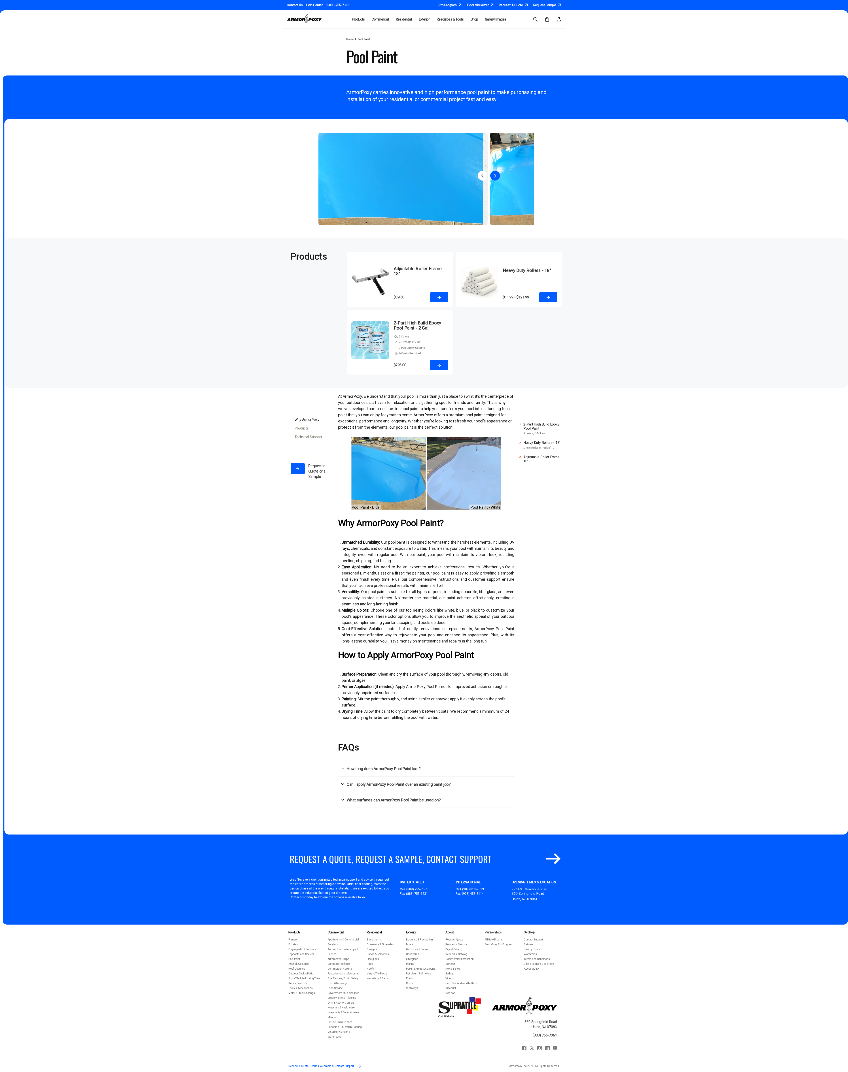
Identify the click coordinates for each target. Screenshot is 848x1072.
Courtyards (412, 954)
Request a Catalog (456, 954)
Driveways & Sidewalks (380, 944)
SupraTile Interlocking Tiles (304, 978)
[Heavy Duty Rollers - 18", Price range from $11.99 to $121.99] (479, 282)
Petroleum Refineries (340, 1022)
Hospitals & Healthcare (341, 1007)
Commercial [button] (380, 19)
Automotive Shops (338, 959)
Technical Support (308, 437)
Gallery (449, 973)
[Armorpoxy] (524, 1005)
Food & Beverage (337, 983)
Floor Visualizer (478, 5)
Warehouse (334, 1036)
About (449, 932)
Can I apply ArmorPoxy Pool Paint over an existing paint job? (399, 784)
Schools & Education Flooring (345, 1027)
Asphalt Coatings (298, 963)
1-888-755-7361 (337, 5)
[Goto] (553, 859)
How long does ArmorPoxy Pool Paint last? (384, 768)
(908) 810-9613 (473, 889)
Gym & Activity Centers (341, 1002)
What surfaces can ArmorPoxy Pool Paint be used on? (394, 800)
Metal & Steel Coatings (301, 993)
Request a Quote (511, 5)
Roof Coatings (296, 968)
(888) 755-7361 (417, 889)
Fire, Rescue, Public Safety (343, 978)
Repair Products (297, 983)
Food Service (335, 988)
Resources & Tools (450, 19)
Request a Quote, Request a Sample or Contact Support (321, 1066)
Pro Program (448, 5)
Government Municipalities (343, 993)
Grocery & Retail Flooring (342, 997)
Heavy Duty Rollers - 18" (527, 270)
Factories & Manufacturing (343, 973)
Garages (372, 949)
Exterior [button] (424, 19)
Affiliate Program (494, 939)
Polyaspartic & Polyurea (302, 949)
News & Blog (452, 968)
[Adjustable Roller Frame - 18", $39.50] (370, 282)
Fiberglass (373, 959)
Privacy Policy (532, 949)
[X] (532, 1048)
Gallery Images (495, 19)
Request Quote (454, 939)
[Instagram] (539, 1048)
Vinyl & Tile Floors (377, 973)
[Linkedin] (547, 1048)
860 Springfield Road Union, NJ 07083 (540, 1024)
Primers (292, 939)
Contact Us (295, 5)
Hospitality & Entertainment (344, 1012)
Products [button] (358, 19)
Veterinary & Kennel (339, 1031)
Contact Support (533, 939)
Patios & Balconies (378, 954)
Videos (449, 978)
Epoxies (293, 944)
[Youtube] (555, 1048)
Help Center (314, 5)
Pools (370, 963)
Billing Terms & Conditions (539, 963)
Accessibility (531, 968)
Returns (528, 944)
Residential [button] (404, 19)
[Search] (535, 19)
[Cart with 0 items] (547, 19)
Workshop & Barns (377, 978)
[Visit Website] (460, 1005)
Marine (332, 1017)
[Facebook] (524, 1048)
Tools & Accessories (300, 988)
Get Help (529, 932)
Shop (474, 19)
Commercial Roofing (340, 968)
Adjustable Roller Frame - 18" (419, 271)
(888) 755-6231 (417, 893)
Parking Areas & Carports (420, 968)
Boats (409, 944)
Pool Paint (294, 959)
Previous (482, 176)
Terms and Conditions (537, 959)
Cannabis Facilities (339, 963)
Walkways (412, 988)
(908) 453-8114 (473, 893)
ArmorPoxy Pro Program (499, 944)
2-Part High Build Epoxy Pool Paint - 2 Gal (417, 325)
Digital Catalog (453, 949)
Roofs (370, 968)
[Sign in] (558, 19)
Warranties (530, 954)
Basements (374, 939)
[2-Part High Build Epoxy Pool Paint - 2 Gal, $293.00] (370, 345)
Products (302, 428)
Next (495, 176)
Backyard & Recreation (419, 939)
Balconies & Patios (417, 949)
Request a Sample (456, 944)
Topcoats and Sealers (301, 954)
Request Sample (545, 5)
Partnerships (493, 932)
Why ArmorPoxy (307, 420)
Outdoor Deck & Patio (300, 973)
